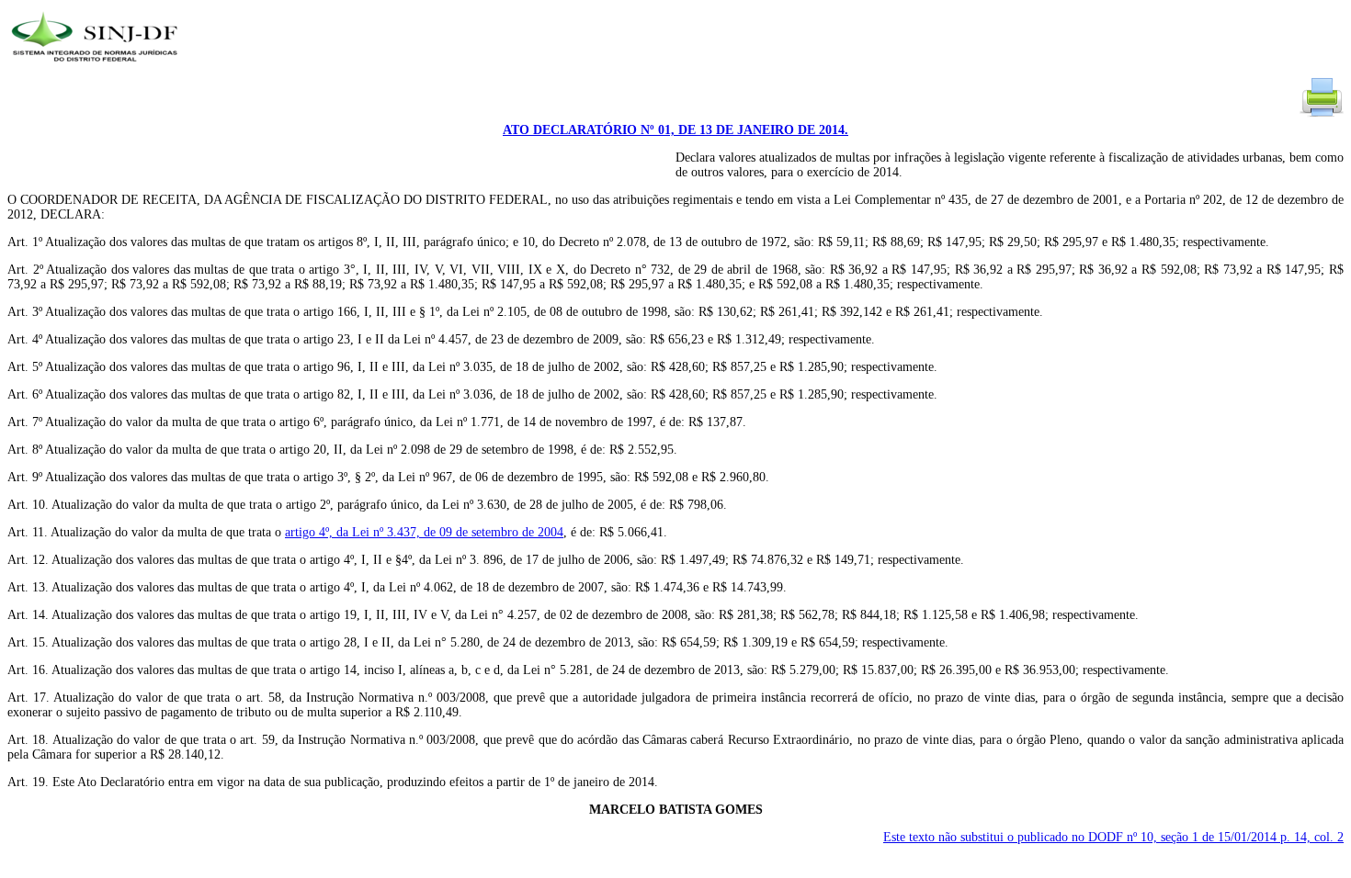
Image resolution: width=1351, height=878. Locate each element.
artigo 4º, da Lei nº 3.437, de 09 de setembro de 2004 (424, 532)
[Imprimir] (1322, 115)
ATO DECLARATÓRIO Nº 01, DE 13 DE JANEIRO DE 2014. (675, 130)
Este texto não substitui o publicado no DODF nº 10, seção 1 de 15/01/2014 (1113, 837)
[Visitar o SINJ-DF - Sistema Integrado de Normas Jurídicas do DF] (97, 67)
